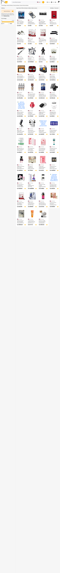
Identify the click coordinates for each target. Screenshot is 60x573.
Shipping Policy (6, 15)
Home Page (3, 5)
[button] (48, 2)
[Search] (43, 2)
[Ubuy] (6, 2)
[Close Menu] (1, 2)
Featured (56, 8)
